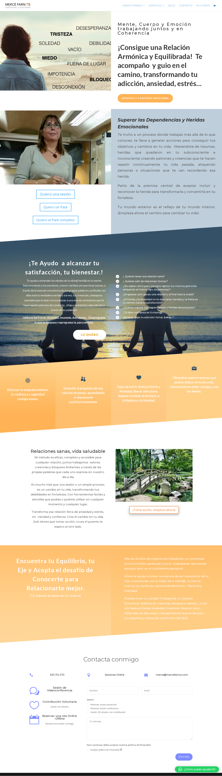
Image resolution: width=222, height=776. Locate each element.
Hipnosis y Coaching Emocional (145, 98)
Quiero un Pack (55, 207)
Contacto (185, 6)
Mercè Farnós (132, 6)
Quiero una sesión (55, 194)
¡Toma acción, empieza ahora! (154, 510)
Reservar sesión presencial (103, 704)
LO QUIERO (89, 334)
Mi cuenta (203, 6)
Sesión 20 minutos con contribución (107, 712)
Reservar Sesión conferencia (104, 708)
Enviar (184, 756)
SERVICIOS (155, 6)
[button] (197, 769)
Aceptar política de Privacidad (105, 749)
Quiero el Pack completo (55, 220)
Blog (171, 6)
